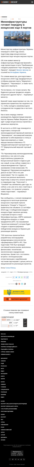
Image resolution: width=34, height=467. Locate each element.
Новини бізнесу (5, 354)
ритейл (3, 440)
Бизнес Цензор (22, 70)
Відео (2, 371)
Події (2, 363)
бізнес (3, 414)
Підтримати (4, 339)
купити (8, 319)
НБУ (2, 419)
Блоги (3, 376)
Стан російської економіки (9, 408)
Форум (3, 378)
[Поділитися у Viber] (25, 277)
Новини (4, 17)
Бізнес (3, 381)
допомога (4, 437)
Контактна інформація (7, 336)
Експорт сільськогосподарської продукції (14, 403)
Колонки (3, 394)
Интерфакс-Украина (18, 72)
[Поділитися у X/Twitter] (16, 277)
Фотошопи (4, 373)
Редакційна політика (7, 349)
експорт (3, 417)
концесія (5, 272)
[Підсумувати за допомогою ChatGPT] (16, 283)
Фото (2, 368)
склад (3, 422)
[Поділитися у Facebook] (13, 277)
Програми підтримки (7, 411)
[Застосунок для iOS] (21, 459)
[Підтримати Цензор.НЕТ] (17, 299)
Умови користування (7, 344)
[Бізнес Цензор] (9, 2)
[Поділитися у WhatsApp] (22, 277)
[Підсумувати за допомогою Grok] (25, 283)
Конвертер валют (8, 317)
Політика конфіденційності (9, 346)
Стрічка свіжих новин (7, 351)
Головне (3, 387)
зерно (3, 432)
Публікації (4, 392)
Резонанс (4, 366)
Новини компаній (6, 429)
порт (13, 272)
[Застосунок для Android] (18, 459)
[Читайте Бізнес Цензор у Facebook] (10, 459)
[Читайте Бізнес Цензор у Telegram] (16, 459)
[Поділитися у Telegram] (19, 277)
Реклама (3, 341)
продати (4, 319)
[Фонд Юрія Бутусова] (17, 292)
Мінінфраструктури (24, 272)
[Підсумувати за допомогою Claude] (19, 283)
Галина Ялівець (10, 268)
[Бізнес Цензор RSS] (24, 459)
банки (3, 401)
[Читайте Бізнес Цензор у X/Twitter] (13, 459)
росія (2, 427)
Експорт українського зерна (9, 406)
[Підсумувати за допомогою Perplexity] (22, 283)
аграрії (3, 435)
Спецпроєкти (5, 389)
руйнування (4, 424)
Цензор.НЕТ (4, 358)
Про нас (3, 334)
